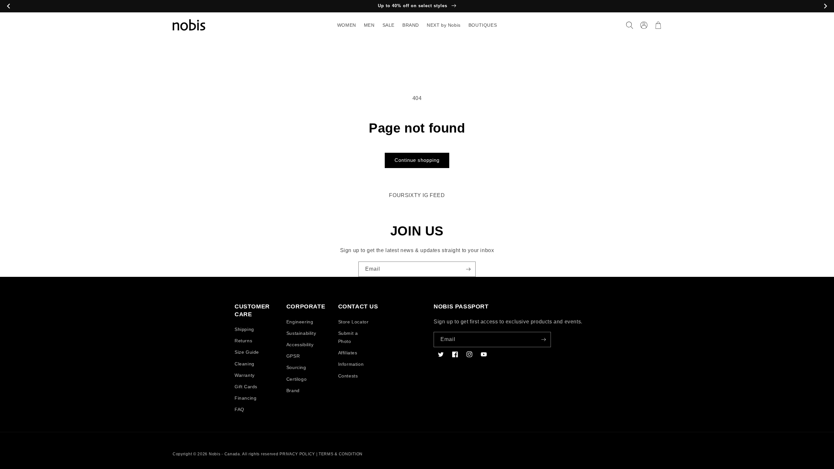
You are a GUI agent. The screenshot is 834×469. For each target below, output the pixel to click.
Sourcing (296, 367)
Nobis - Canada (224, 454)
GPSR (293, 356)
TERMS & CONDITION (341, 454)
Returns (243, 340)
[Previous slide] (8, 6)
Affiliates (347, 352)
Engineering (299, 321)
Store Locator (353, 321)
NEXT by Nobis (444, 25)
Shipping (244, 329)
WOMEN (346, 25)
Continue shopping (417, 160)
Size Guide (247, 352)
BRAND (410, 25)
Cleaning (244, 363)
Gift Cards (246, 386)
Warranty (245, 375)
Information (351, 364)
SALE (388, 25)
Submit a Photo (348, 337)
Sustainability (301, 333)
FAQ (239, 409)
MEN (369, 25)
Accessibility (300, 344)
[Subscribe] (468, 269)
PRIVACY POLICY (297, 454)
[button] (629, 25)
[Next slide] (825, 6)
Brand (293, 390)
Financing (245, 398)
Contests (348, 375)
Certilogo (296, 379)
